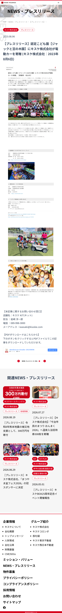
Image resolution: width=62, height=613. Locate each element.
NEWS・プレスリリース (17, 22)
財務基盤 (9, 549)
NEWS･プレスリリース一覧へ (30, 361)
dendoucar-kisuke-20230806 (22, 349)
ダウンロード (52, 350)
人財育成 (9, 540)
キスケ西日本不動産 (43, 545)
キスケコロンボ (41, 531)
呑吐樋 (36, 536)
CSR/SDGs (10, 554)
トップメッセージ (14, 536)
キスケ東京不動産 (42, 540)
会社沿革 (9, 545)
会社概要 (9, 531)
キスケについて (13, 526)
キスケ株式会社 (41, 526)
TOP (4, 22)
